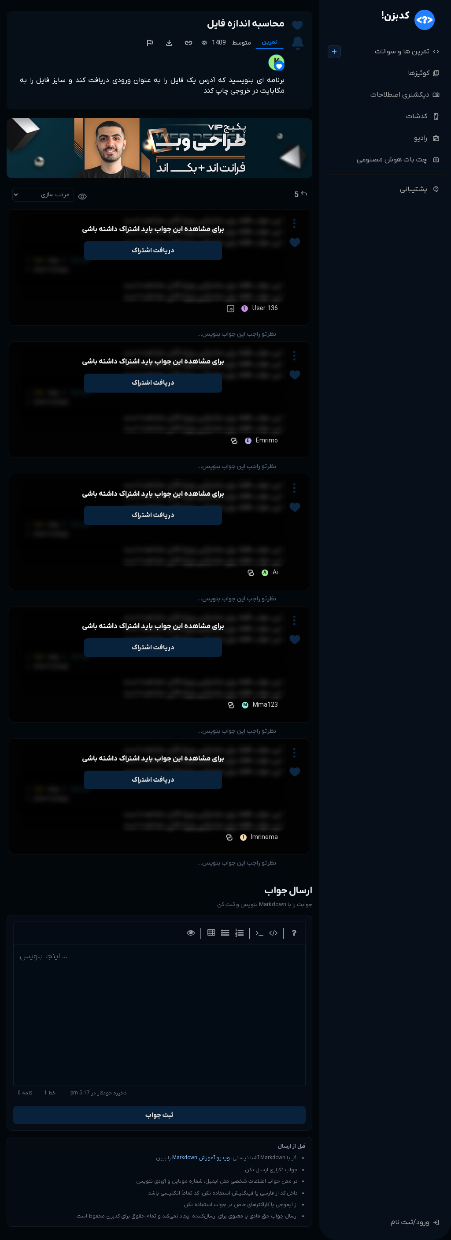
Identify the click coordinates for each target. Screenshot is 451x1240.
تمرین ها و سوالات (407, 51)
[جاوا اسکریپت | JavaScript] (229, 308)
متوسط (241, 43)
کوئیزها (424, 73)
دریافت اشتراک (153, 250)
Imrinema (264, 837)
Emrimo (267, 441)
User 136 (265, 308)
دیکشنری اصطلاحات (405, 94)
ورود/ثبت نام (415, 1222)
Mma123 (265, 705)
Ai (275, 573)
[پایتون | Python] (233, 440)
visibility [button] (82, 197)
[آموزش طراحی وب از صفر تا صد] (159, 148)
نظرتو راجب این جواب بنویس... (236, 334)
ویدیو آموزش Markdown (201, 1157)
